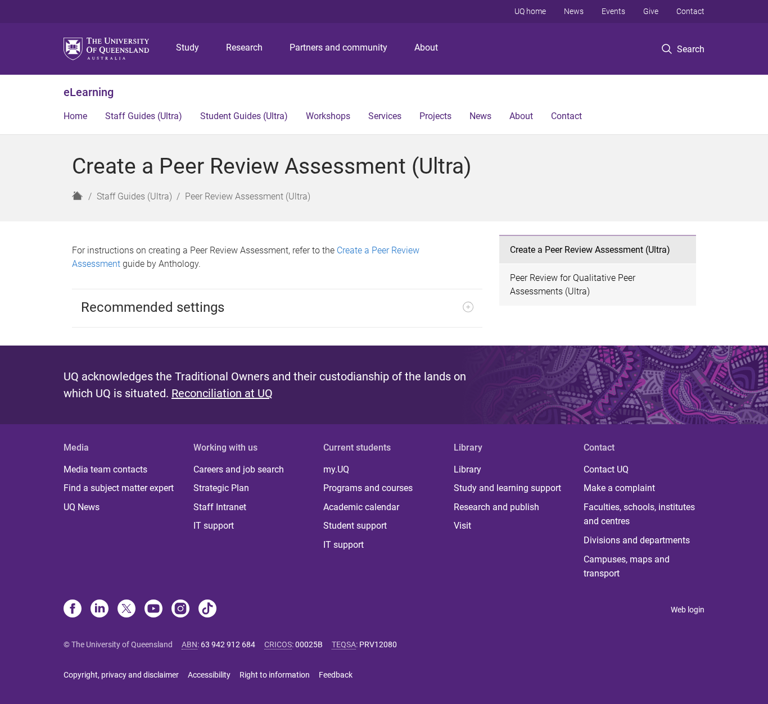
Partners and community (338, 47)
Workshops (328, 116)
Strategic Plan (221, 488)
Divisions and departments (637, 540)
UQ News (82, 507)
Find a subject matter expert (119, 488)
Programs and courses (368, 488)
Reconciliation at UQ (222, 393)
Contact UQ (606, 469)
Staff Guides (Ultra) (143, 116)
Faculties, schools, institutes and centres (639, 514)
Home (75, 116)
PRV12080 (378, 644)
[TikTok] (207, 609)
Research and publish (496, 507)
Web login (687, 609)
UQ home (530, 11)
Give (650, 11)
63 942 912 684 (228, 644)
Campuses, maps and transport (627, 566)
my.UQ (336, 469)
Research (244, 47)
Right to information (275, 674)
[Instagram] (180, 609)
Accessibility (209, 674)
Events (613, 11)
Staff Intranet (219, 507)
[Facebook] (73, 609)
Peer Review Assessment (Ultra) (247, 196)
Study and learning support (507, 488)
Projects (435, 116)
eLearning (89, 92)
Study (187, 47)
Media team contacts (105, 469)
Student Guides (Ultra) (244, 116)
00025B (309, 644)
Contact (690, 11)
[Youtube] (153, 609)
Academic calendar (361, 507)
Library (467, 469)
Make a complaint (619, 488)
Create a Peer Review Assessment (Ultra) (590, 249)
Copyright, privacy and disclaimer (121, 674)
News (574, 11)
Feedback (336, 674)
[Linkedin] (100, 609)
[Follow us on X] (126, 609)
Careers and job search (238, 469)
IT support (213, 525)
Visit (462, 525)
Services (384, 116)
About (426, 47)
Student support (355, 525)
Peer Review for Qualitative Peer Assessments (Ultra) (572, 284)
